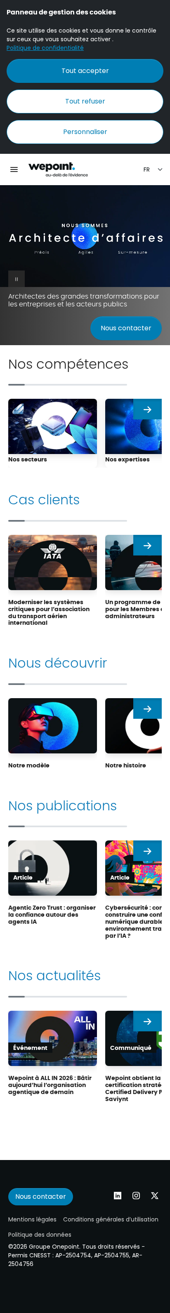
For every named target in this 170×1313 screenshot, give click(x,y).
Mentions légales (32, 1219)
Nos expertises (127, 459)
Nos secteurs (27, 459)
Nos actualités (54, 974)
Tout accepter (85, 70)
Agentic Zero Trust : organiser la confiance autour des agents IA (52, 914)
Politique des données (39, 1235)
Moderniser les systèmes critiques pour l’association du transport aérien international (49, 612)
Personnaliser (85, 131)
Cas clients (44, 498)
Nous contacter (126, 328)
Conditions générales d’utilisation (110, 1219)
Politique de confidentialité (45, 48)
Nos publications (62, 804)
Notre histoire (125, 765)
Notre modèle (29, 765)
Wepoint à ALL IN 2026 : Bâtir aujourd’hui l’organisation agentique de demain (50, 1084)
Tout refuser (85, 101)
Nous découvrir (57, 662)
